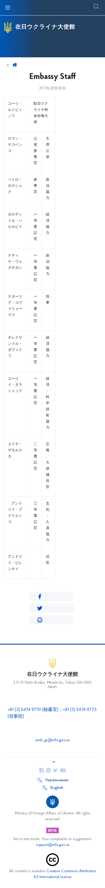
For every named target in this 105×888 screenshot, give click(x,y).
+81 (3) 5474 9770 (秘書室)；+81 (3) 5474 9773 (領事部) (52, 713)
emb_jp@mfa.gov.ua (52, 740)
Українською (56, 780)
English (56, 788)
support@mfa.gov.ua (52, 845)
